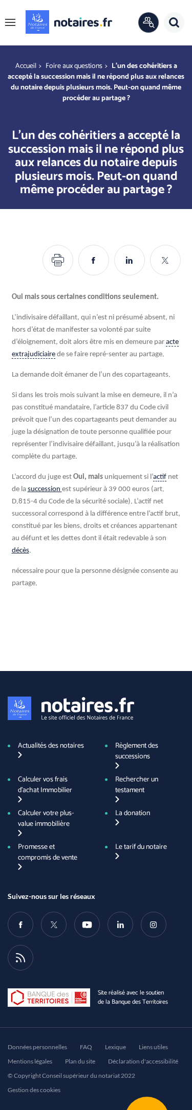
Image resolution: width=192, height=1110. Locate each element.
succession (45, 489)
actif (159, 477)
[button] (10, 22)
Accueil (25, 66)
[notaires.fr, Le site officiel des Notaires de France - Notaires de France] (71, 708)
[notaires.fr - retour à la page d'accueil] (69, 22)
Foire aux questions (74, 66)
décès (20, 550)
